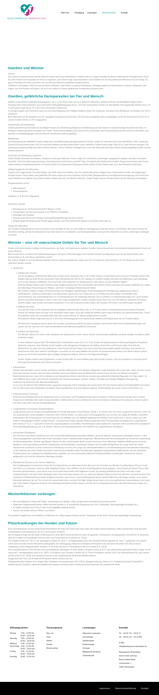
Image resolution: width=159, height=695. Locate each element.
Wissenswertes (109, 13)
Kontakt (124, 13)
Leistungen (92, 13)
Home (36, 43)
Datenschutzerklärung (125, 688)
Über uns (65, 13)
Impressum (104, 688)
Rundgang (79, 13)
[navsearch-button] (147, 5)
